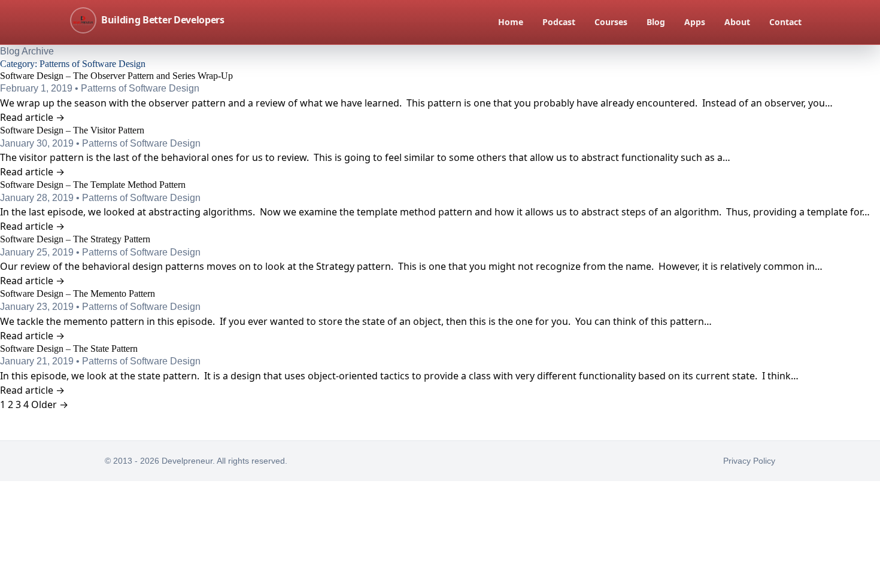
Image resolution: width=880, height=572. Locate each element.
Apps (694, 22)
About (737, 22)
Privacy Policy (749, 460)
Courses (610, 22)
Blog (656, 22)
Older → (49, 404)
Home (510, 22)
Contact (785, 22)
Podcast (558, 22)
